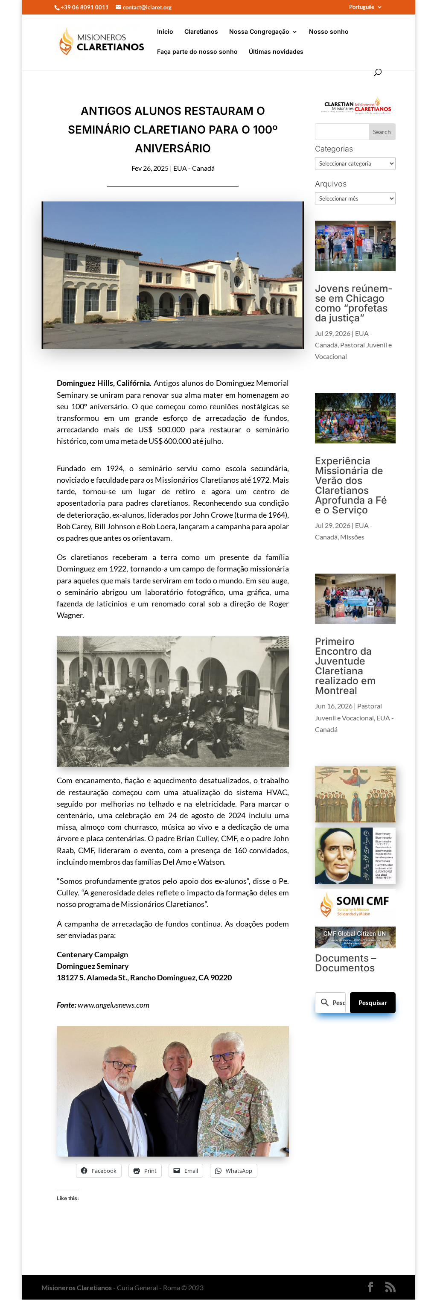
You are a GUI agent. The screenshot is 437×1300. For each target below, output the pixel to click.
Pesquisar (372, 1002)
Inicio (165, 32)
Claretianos (201, 32)
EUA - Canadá (194, 168)
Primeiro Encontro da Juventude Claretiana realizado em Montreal (345, 666)
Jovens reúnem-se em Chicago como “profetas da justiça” (354, 303)
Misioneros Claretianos (76, 1287)
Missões (352, 537)
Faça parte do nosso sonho (197, 52)
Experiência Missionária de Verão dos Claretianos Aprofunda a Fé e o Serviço (351, 485)
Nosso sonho (329, 32)
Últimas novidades (276, 52)
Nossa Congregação (259, 32)
